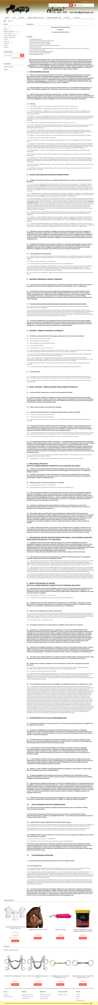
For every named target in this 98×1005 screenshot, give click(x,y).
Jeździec (6, 29)
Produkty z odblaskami (9, 37)
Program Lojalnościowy (45, 994)
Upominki (6, 43)
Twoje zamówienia (44, 996)
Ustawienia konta (44, 998)
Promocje (6, 47)
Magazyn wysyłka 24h (9, 31)
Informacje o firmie (80, 1000)
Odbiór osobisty (25, 998)
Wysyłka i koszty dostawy (27, 994)
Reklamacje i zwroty (62, 994)
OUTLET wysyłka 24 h (9, 33)
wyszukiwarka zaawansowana (18, 58)
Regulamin (6, 994)
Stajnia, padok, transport (10, 35)
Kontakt (78, 994)
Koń (5, 27)
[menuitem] (7, 17)
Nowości (6, 45)
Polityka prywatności (8, 996)
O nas (77, 998)
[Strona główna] (17, 8)
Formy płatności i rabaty (27, 996)
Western (6, 39)
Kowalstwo (6, 41)
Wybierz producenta (8, 66)
